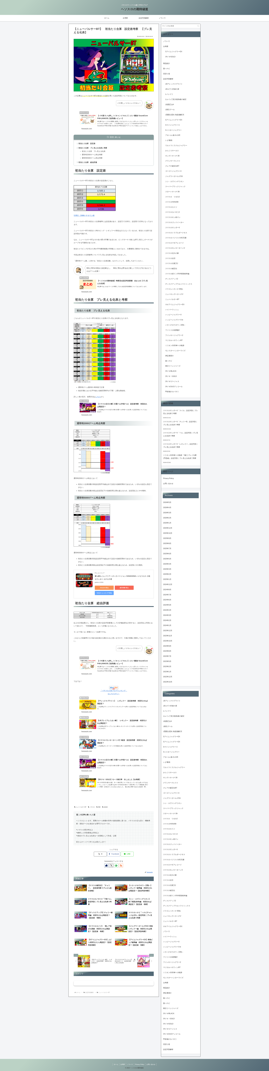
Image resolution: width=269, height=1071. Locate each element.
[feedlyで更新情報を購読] (116, 865)
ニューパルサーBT (81, 803)
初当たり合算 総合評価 (87, 162)
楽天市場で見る (124, 587)
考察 (99, 807)
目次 (112, 137)
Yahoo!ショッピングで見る (104, 593)
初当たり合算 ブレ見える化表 (93, 151)
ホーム (116, 1064)
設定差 (106, 807)
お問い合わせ (168, 483)
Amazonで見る (104, 587)
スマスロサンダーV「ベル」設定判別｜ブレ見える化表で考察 (180, 434)
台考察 (122, 1064)
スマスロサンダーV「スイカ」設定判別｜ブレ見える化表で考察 (180, 412)
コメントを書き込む (114, 983)
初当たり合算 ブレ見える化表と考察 (92, 148)
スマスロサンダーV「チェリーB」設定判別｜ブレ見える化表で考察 (180, 423)
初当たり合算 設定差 (86, 143)
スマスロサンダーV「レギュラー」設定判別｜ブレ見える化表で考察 (180, 445)
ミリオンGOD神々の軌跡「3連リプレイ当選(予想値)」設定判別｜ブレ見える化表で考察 (179, 456)
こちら (98, 397)
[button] (198, 26)
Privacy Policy (168, 478)
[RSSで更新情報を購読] (121, 865)
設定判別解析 (93, 803)
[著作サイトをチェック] (106, 865)
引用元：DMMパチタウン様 (84, 215)
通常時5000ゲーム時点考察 (92, 158)
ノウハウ (130, 1064)
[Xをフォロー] (111, 865)
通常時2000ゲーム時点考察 (92, 155)
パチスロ (92, 807)
